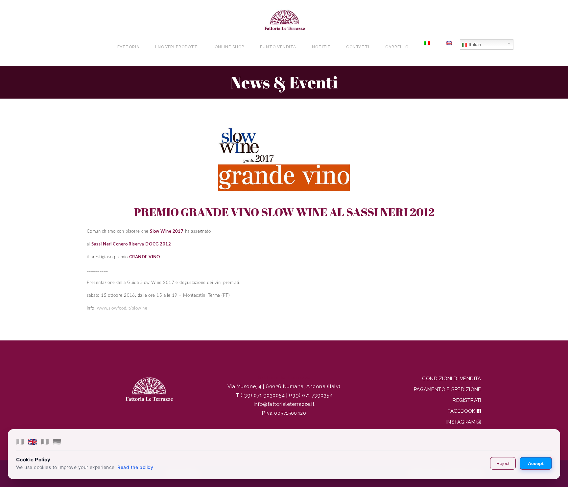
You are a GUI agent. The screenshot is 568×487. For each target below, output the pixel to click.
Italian (474, 44)
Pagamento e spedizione (447, 389)
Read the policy (135, 467)
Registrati (467, 400)
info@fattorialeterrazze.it (284, 404)
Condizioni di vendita (451, 379)
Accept (536, 463)
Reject (502, 463)
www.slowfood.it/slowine (122, 308)
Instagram (461, 422)
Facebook (462, 411)
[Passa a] (427, 46)
